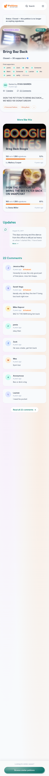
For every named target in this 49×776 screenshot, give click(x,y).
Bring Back (25, 107)
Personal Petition (10, 107)
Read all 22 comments (24, 410)
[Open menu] (43, 6)
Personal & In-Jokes (11, 30)
